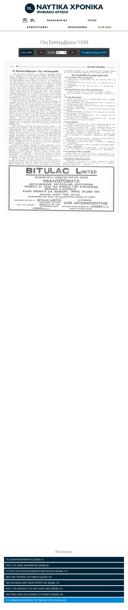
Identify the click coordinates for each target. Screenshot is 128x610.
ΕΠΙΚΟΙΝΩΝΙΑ (77, 27)
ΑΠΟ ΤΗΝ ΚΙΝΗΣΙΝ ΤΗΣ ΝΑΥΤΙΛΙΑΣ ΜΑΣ (34, 588)
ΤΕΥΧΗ (92, 20)
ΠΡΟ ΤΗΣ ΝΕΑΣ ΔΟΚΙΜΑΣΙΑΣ (27, 565)
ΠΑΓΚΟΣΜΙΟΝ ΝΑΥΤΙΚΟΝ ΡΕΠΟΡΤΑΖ (32, 582)
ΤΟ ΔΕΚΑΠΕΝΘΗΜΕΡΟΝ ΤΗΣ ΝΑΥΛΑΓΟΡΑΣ (36, 600)
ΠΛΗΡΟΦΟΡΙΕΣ (57, 20)
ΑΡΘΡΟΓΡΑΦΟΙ (37, 27)
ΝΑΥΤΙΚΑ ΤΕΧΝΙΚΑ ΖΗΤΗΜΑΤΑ (29, 576)
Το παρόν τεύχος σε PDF (94, 52)
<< (41, 52)
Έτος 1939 (27, 52)
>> (73, 52)
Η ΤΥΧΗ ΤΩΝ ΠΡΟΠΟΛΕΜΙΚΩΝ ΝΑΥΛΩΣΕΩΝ (36, 571)
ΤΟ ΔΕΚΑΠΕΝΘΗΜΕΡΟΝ (24, 559)
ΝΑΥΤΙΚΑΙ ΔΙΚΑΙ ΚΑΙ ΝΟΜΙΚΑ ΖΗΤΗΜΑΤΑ (34, 594)
